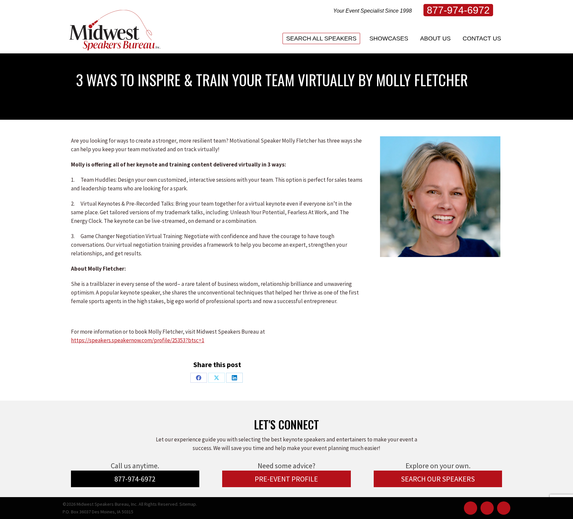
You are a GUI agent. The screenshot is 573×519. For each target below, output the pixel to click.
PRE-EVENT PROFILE (286, 479)
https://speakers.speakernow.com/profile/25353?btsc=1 (137, 340)
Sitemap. (188, 504)
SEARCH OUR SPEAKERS (438, 479)
